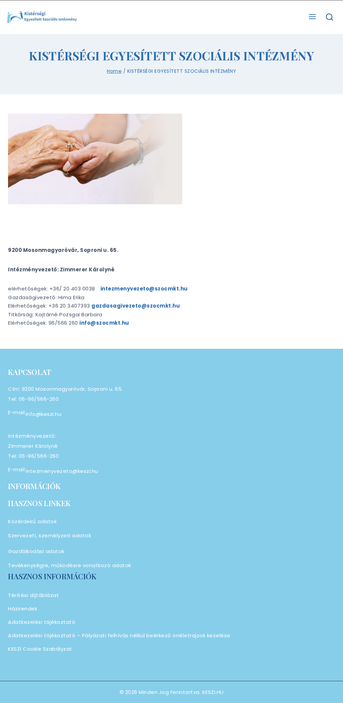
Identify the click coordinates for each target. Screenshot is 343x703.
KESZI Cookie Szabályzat (40, 648)
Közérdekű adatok (32, 521)
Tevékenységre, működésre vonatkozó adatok (69, 565)
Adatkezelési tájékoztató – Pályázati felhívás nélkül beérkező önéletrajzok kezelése (119, 635)
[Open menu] (312, 16)
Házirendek (22, 608)
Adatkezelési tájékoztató (41, 622)
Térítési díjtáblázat (33, 595)
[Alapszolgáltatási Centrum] (42, 17)
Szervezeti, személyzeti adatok (49, 535)
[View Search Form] (330, 17)
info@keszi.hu (44, 414)
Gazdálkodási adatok (36, 551)
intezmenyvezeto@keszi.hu (62, 471)
